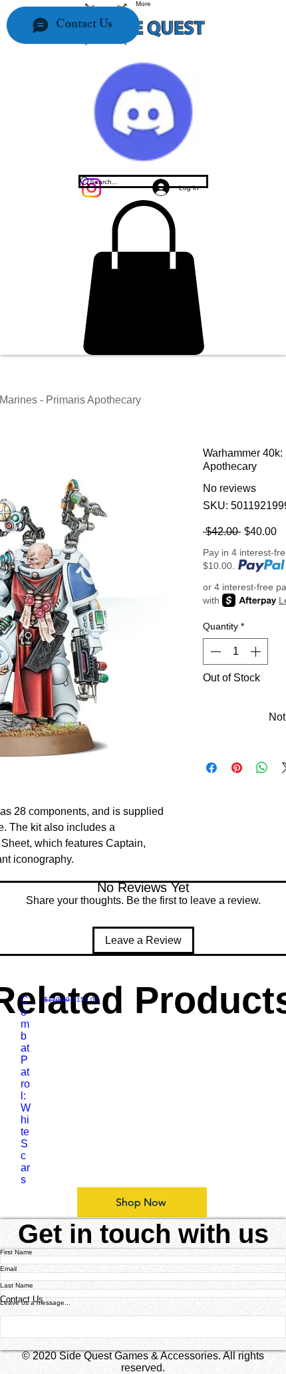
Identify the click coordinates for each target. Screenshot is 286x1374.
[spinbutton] (235, 651)
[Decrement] (214, 651)
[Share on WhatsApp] (262, 768)
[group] (143, 1090)
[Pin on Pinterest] (237, 768)
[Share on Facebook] (211, 768)
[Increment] (256, 651)
